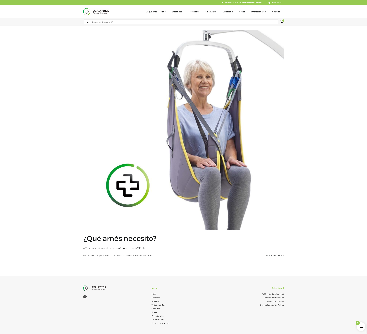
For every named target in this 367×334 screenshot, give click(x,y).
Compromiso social (160, 323)
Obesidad (156, 309)
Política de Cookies (275, 301)
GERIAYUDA (92, 255)
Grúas (154, 312)
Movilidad (156, 301)
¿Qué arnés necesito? (120, 238)
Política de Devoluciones (273, 294)
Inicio (154, 294)
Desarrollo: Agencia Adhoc (272, 305)
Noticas (120, 255)
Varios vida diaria (159, 305)
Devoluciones (158, 320)
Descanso (156, 298)
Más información (274, 255)
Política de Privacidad (274, 298)
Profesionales (158, 316)
